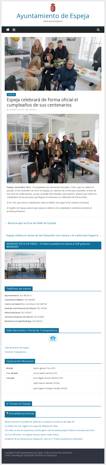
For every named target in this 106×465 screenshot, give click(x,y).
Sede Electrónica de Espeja (17, 347)
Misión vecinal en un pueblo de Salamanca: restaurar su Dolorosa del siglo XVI (39, 421)
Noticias (11, 94)
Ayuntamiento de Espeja (53, 15)
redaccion (33, 109)
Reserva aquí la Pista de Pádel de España (30, 223)
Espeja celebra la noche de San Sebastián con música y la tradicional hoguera (53, 235)
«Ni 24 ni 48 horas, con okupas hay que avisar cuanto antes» (32, 434)
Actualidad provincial (21, 413)
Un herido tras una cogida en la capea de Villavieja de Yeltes (31, 426)
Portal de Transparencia (15, 352)
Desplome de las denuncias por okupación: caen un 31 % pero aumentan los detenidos (44, 439)
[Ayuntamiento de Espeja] (8, 30)
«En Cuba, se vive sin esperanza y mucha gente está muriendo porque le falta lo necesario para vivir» (50, 430)
